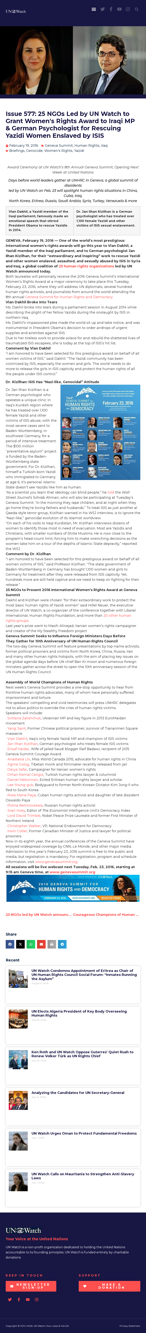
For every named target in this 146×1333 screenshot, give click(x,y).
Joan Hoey (16, 810)
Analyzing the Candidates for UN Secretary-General (78, 1093)
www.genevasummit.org (56, 862)
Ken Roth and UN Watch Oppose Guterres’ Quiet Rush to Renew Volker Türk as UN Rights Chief (82, 1054)
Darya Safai (17, 769)
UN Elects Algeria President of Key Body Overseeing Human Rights (79, 1013)
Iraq (104, 145)
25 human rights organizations (86, 266)
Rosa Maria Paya (21, 795)
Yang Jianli (16, 728)
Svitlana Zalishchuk (24, 718)
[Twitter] (102, 9)
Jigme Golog (18, 764)
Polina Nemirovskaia (25, 805)
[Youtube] (119, 9)
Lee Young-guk (20, 785)
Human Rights (87, 145)
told (111, 492)
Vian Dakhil (17, 739)
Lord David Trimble (23, 816)
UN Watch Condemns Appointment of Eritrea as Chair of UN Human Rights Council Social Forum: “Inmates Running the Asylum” (84, 975)
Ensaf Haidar (18, 749)
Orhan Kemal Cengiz (25, 775)
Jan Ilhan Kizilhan (22, 744)
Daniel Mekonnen (22, 780)
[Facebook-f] (111, 9)
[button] (94, 9)
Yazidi (79, 151)
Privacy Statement (130, 1325)
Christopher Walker (24, 826)
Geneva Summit (59, 145)
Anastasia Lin (18, 759)
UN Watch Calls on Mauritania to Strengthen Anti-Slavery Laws (83, 1176)
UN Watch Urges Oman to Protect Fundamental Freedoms (84, 1133)
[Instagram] (127, 9)
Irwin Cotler (17, 831)
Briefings (17, 151)
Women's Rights (58, 151)
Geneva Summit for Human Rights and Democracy (69, 297)
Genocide (34, 151)
